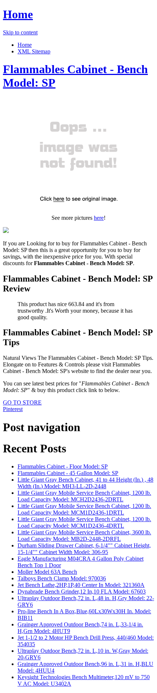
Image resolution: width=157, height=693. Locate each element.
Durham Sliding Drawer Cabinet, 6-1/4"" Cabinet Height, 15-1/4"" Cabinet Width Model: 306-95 (84, 548)
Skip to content (20, 32)
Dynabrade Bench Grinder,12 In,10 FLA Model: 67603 (82, 591)
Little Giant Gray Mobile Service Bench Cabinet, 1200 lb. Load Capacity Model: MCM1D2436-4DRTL (84, 522)
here (99, 218)
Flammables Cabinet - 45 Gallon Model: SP (68, 473)
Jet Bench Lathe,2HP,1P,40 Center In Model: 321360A (81, 585)
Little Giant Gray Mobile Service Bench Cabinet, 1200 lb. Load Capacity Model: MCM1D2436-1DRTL (84, 509)
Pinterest (13, 409)
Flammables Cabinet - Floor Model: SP (63, 466)
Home (18, 14)
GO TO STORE (22, 402)
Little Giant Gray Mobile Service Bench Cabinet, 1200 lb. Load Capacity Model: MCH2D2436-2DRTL (84, 496)
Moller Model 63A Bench (47, 572)
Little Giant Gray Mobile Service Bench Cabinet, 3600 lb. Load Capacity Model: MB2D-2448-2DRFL (84, 535)
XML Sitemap (34, 51)
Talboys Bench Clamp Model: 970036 (62, 578)
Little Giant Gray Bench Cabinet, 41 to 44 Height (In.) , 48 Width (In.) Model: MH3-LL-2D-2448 (85, 483)
